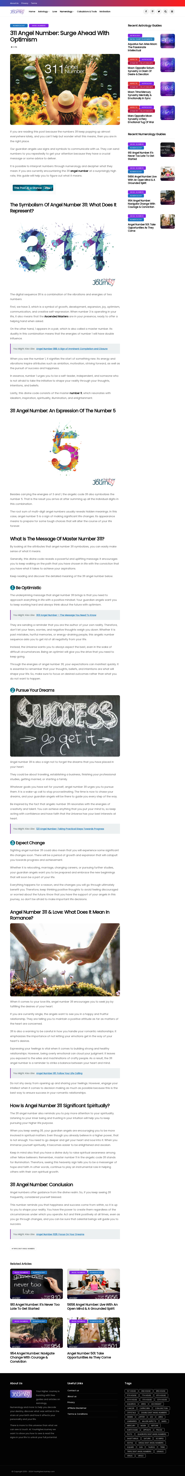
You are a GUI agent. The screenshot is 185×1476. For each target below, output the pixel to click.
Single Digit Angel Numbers (150, 1443)
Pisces (159, 1430)
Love (54, 11)
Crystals (131, 1412)
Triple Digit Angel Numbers (24, 1249)
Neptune (154, 1425)
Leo (151, 1417)
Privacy (24, 3)
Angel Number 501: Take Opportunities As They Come (89, 1355)
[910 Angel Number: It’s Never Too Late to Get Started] (36, 1284)
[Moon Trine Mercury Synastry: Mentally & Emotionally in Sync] (167, 89)
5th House (131, 1395)
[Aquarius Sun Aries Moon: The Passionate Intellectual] (167, 41)
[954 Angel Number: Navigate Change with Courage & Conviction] (36, 1332)
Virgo (140, 1456)
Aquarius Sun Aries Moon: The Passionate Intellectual (142, 47)
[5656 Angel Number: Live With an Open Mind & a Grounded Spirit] (93, 1284)
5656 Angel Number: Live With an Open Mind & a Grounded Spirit (92, 1306)
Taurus (151, 1447)
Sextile (130, 1443)
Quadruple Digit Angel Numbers (151, 1434)
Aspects (133, 59)
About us (71, 1396)
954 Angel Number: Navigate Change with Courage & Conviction (32, 1357)
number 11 (76, 393)
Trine (162, 1447)
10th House (132, 1399)
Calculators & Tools (87, 11)
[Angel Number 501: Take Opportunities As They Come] (93, 1332)
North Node (132, 1430)
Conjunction (161, 1408)
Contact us (73, 1390)
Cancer (130, 1408)
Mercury (131, 1425)
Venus (130, 1456)
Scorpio (159, 1438)
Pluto (129, 1434)
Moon (143, 1425)
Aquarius (131, 1404)
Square (130, 1447)
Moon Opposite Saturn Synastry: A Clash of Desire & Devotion (141, 71)
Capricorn (145, 1408)
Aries (143, 1404)
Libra (160, 1417)
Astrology (43, 11)
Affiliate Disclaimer (76, 1408)
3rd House (160, 1391)
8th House (161, 1395)
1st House (131, 1391)
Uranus (160, 1451)
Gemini (130, 1417)
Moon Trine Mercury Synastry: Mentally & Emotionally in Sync (140, 95)
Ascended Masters (56, 316)
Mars (164, 1421)
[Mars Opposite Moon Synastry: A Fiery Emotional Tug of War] (167, 113)
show (47, 188)
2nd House (146, 1391)
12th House (162, 1399)
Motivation (105, 11)
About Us (14, 3)
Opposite (147, 1430)
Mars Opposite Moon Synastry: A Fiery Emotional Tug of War (141, 119)
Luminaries (132, 1421)
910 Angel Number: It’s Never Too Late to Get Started (35, 1306)
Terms (34, 3)
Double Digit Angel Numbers (154, 1412)
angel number (79, 171)
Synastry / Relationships (141, 63)
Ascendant (156, 1404)
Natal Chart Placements (141, 39)
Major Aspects (149, 1421)
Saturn (147, 1438)
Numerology (66, 11)
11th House (147, 1399)
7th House (146, 1395)
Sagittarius (132, 1438)
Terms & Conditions (77, 1414)
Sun (141, 1447)
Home (32, 11)
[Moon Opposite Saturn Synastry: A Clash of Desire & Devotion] (167, 65)
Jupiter (141, 1417)
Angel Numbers (39, 25)
